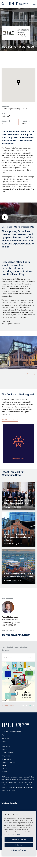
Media (4, 765)
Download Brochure (9, 419)
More (3, 40)
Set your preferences (19, 850)
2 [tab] (26, 705)
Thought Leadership (9, 762)
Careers (4, 772)
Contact (4, 768)
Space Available (7, 753)
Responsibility (6, 759)
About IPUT (6, 746)
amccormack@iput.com (11, 623)
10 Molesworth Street (16, 635)
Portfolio (4, 749)
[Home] (15, 725)
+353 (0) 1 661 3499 (9, 625)
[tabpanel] (18, 674)
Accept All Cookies (19, 839)
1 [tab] (23, 705)
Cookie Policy (15, 834)
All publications (8, 705)
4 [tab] (33, 705)
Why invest (6, 756)
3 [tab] (30, 705)
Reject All (19, 845)
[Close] (33, 814)
